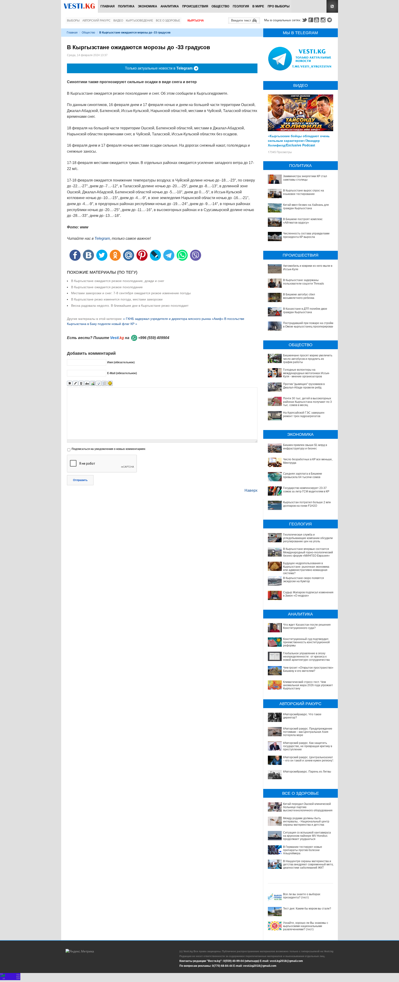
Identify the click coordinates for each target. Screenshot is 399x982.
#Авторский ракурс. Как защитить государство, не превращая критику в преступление (307, 746)
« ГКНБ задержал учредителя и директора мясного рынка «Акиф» (173, 319)
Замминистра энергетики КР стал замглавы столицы (305, 178)
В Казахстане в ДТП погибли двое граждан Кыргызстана (305, 310)
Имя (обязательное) (121, 362)
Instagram (323, 19)
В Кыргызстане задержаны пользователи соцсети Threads (303, 282)
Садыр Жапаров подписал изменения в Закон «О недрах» (308, 594)
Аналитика (169, 6)
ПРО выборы (279, 6)
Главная (107, 6)
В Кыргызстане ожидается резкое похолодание (107, 287)
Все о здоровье (168, 20)
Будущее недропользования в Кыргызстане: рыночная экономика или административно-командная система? (306, 568)
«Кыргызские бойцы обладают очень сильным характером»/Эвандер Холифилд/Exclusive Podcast (299, 140)
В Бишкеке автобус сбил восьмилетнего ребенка (299, 296)
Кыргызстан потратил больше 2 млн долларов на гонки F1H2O (307, 504)
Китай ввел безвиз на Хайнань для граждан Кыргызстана (306, 206)
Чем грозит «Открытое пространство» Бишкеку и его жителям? (308, 669)
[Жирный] (69, 383)
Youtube (317, 19)
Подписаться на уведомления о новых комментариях (108, 449)
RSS (332, 6)
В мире (258, 6)
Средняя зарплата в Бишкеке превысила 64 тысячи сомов (302, 475)
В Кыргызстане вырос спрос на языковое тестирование (303, 192)
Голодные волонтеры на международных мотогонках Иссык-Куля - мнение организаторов (306, 373)
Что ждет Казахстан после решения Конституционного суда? (307, 626)
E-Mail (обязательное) (122, 373)
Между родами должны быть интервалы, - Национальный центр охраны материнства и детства (306, 822)
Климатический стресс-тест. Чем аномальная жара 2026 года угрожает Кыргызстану (308, 685)
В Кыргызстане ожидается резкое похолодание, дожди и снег (117, 281)
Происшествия (195, 6)
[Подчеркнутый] (81, 383)
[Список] (104, 383)
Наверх (251, 490)
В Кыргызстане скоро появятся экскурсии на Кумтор (303, 579)
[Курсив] (75, 383)
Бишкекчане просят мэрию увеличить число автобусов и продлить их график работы (307, 359)
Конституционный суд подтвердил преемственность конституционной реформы (306, 642)
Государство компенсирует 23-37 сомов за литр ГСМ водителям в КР (306, 489)
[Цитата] (98, 383)
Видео (118, 20)
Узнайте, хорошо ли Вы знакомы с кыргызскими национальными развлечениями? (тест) (305, 926)
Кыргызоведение (139, 20)
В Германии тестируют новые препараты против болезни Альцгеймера (302, 850)
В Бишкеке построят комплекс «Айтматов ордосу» (303, 221)
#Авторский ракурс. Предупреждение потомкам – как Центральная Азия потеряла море (307, 732)
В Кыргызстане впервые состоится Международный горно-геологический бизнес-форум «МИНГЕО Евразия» (308, 552)
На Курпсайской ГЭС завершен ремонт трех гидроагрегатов (303, 414)
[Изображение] (92, 383)
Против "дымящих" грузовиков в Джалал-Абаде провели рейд (304, 385)
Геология (241, 6)
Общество (220, 6)
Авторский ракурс (96, 20)
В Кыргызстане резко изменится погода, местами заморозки (117, 299)
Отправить (80, 480)
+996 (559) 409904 (153, 338)
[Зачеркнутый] (87, 383)
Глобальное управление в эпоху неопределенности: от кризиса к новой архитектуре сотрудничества (306, 657)
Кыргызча (195, 20)
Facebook (311, 19)
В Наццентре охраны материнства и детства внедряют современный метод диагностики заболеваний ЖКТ (309, 865)
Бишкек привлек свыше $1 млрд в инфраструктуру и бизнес (305, 446)
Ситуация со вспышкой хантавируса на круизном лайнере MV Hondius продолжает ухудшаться (307, 836)
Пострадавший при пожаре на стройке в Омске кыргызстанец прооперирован (308, 324)
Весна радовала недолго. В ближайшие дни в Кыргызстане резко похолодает (129, 305)
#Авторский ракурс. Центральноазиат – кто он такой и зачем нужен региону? (308, 759)
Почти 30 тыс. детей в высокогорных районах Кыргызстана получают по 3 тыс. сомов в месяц (307, 402)
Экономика (147, 6)
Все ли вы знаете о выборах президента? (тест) (301, 896)
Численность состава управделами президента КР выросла (306, 235)
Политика (126, 6)
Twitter (304, 19)
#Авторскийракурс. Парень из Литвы (307, 771)
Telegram (330, 19)
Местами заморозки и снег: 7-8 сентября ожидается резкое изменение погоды (131, 293)
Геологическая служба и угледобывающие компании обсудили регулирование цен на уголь (308, 538)
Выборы (73, 20)
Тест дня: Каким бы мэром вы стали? (307, 908)
